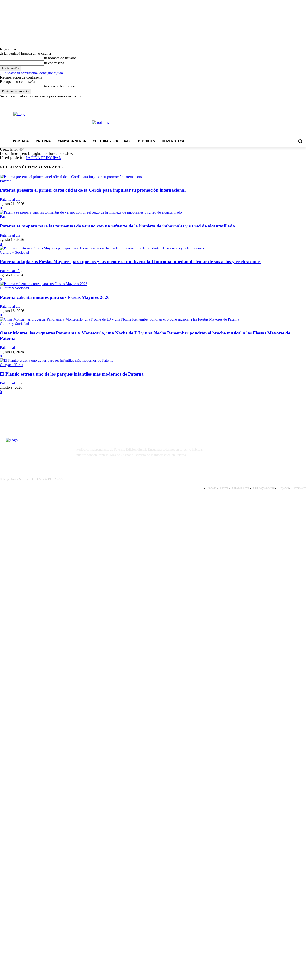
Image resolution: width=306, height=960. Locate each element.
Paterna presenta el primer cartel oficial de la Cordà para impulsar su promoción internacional (93, 190)
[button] (300, 141)
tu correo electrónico (59, 86)
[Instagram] (303, 102)
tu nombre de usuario (60, 58)
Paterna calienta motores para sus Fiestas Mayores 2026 (54, 297)
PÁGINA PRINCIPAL (43, 158)
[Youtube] (233, 451)
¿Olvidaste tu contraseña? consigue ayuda (31, 73)
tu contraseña (54, 63)
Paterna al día (10, 199)
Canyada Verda (11, 365)
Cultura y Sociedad (14, 252)
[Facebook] (296, 102)
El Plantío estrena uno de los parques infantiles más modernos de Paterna (72, 374)
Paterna (5, 181)
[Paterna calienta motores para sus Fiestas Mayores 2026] (43, 284)
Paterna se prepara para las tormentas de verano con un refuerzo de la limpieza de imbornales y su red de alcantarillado (117, 225)
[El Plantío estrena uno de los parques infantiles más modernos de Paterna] (56, 360)
